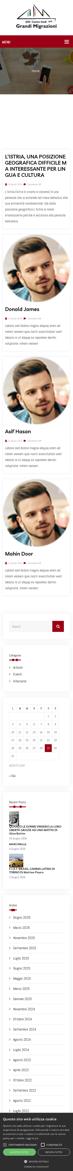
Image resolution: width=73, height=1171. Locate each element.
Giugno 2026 (21, 917)
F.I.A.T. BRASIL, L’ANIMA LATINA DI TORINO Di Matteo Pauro (32, 870)
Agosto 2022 (22, 1100)
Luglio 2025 (21, 958)
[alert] (36, 1142)
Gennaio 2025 (22, 998)
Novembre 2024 (24, 1009)
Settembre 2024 (24, 1029)
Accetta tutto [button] (19, 1152)
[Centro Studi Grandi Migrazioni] (36, 17)
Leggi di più (32, 1138)
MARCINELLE (18, 844)
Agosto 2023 (22, 1059)
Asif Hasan (18, 431)
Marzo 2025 (21, 988)
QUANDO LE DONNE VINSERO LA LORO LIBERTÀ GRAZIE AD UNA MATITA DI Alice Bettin (35, 830)
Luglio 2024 (21, 1049)
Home (36, 70)
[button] (36, 1161)
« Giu (12, 775)
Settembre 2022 (24, 1090)
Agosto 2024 (22, 1039)
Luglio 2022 (21, 1110)
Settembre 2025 (24, 948)
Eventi (17, 674)
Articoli (18, 667)
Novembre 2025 (24, 937)
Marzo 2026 (21, 927)
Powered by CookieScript (36, 1166)
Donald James (22, 309)
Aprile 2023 (21, 1069)
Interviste (19, 681)
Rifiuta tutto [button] (53, 1152)
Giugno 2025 (21, 968)
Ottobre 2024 (22, 1019)
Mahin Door (19, 554)
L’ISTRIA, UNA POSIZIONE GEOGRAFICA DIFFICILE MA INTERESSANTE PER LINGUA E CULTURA (36, 166)
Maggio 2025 (22, 978)
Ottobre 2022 (22, 1080)
